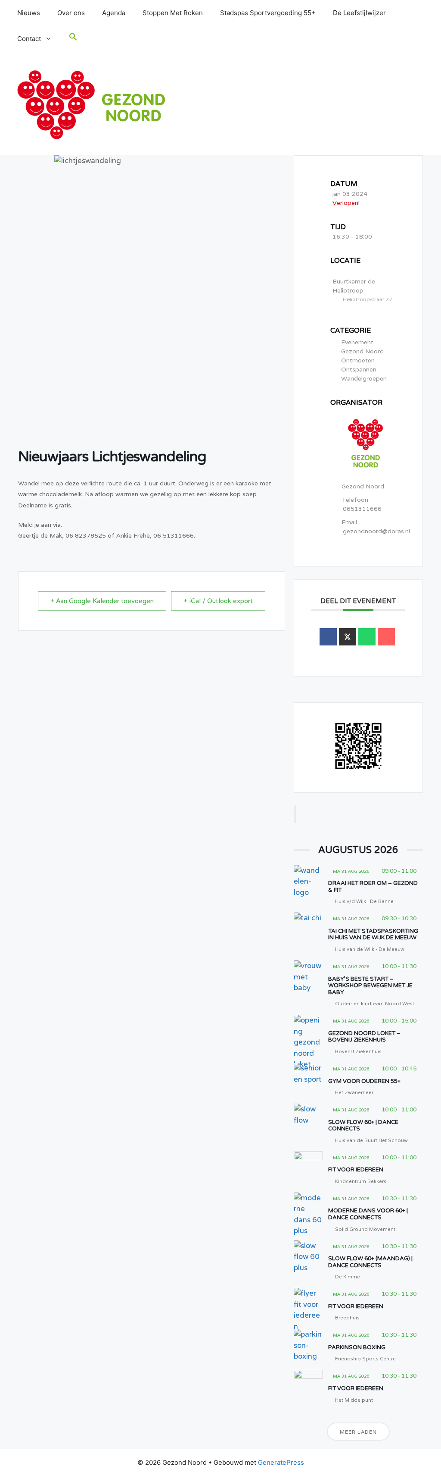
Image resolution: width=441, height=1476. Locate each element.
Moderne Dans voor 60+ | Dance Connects (368, 1214)
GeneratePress (281, 1462)
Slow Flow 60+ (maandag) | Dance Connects (370, 1262)
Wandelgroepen (364, 378)
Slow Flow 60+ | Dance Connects (363, 1126)
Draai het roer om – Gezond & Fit (373, 887)
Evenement (357, 342)
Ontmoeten (358, 360)
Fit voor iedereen (355, 1169)
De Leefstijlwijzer (359, 13)
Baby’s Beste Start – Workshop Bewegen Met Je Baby (370, 986)
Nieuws (28, 13)
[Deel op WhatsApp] (367, 636)
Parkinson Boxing (356, 1347)
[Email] (386, 636)
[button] (73, 39)
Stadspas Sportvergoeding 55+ (268, 13)
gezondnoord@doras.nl (376, 531)
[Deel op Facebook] (328, 636)
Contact (29, 39)
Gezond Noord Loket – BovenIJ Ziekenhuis (364, 1037)
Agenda (113, 13)
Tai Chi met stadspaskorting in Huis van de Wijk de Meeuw (373, 934)
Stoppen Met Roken (173, 13)
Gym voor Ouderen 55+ (364, 1081)
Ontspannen (358, 369)
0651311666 (362, 509)
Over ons (71, 13)
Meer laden (358, 1432)
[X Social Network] (347, 636)
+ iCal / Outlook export (218, 601)
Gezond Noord (362, 351)
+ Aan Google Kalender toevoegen (102, 601)
